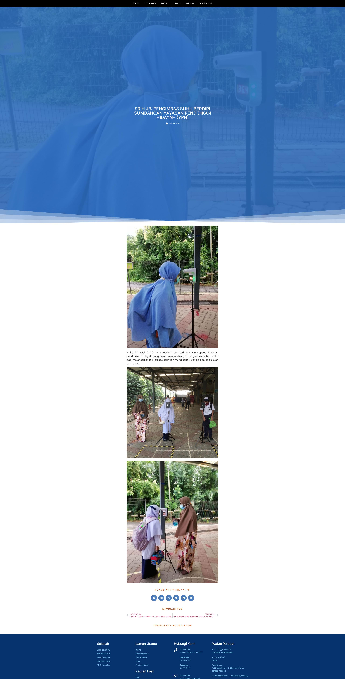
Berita (178, 3)
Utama (136, 3)
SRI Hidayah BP (103, 657)
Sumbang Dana (141, 665)
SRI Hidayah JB (103, 650)
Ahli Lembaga (141, 657)
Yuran (137, 661)
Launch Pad (150, 3)
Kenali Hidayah (141, 654)
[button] (154, 598)
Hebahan (165, 3)
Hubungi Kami (205, 3)
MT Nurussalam (103, 665)
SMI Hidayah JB (103, 654)
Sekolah (190, 3)
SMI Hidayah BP (104, 661)
